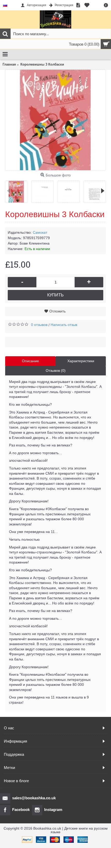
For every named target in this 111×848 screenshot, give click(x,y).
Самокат (40, 232)
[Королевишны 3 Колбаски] (55, 119)
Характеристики (80, 361)
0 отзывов (39, 325)
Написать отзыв (64, 325)
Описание (30, 361)
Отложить (57, 311)
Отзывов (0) (56, 370)
